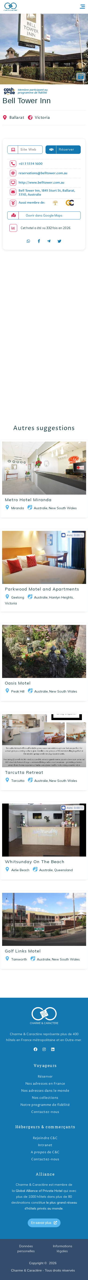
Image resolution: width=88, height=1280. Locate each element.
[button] (44, 1222)
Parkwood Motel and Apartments (42, 589)
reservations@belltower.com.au (43, 173)
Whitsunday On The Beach (35, 861)
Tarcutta (17, 781)
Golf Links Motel (23, 951)
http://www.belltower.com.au (41, 182)
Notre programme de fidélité (45, 1105)
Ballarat (16, 117)
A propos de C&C (45, 1152)
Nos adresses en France (45, 1083)
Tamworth (19, 959)
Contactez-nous (45, 1112)
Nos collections (45, 1097)
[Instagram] (44, 1049)
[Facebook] (35, 1049)
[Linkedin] (53, 1049)
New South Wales (63, 508)
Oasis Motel (18, 683)
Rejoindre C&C (45, 1138)
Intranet (45, 1145)
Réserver (45, 1076)
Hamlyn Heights (61, 597)
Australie (40, 508)
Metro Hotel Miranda (28, 499)
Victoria (42, 117)
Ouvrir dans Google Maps (44, 215)
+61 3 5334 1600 (30, 163)
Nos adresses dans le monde (45, 1090)
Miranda (17, 508)
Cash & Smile (28, 91)
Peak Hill (17, 691)
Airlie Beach (20, 870)
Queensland (63, 870)
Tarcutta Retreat (24, 772)
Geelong (17, 597)
